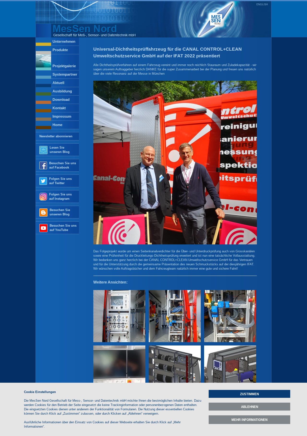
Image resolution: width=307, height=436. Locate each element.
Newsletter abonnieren (55, 136)
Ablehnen (249, 407)
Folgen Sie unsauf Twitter (60, 181)
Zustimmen (249, 394)
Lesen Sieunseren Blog (60, 150)
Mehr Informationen (249, 420)
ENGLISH (262, 4)
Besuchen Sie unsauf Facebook (62, 165)
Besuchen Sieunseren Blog (60, 212)
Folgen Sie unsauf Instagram (60, 196)
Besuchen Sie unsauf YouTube (63, 228)
